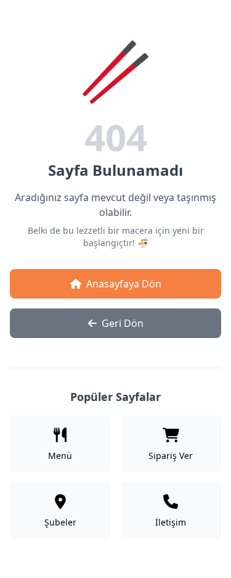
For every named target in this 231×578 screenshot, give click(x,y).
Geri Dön (123, 323)
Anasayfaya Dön (123, 284)
